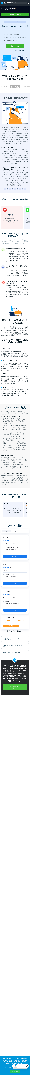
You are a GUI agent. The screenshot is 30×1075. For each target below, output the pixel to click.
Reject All (8, 1067)
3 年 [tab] (24, 531)
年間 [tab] (15, 531)
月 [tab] (6, 531)
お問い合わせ (11, 626)
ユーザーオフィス (21, 3)
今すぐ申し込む (15, 46)
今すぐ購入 (15, 556)
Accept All (15, 1071)
